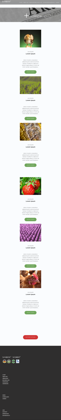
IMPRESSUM (6, 413)
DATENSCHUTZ (6, 415)
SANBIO (4, 398)
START (4, 374)
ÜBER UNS (5, 376)
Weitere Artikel (30, 337)
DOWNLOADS (6, 397)
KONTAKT (5, 411)
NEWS (4, 395)
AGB (4, 410)
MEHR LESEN (30, 72)
